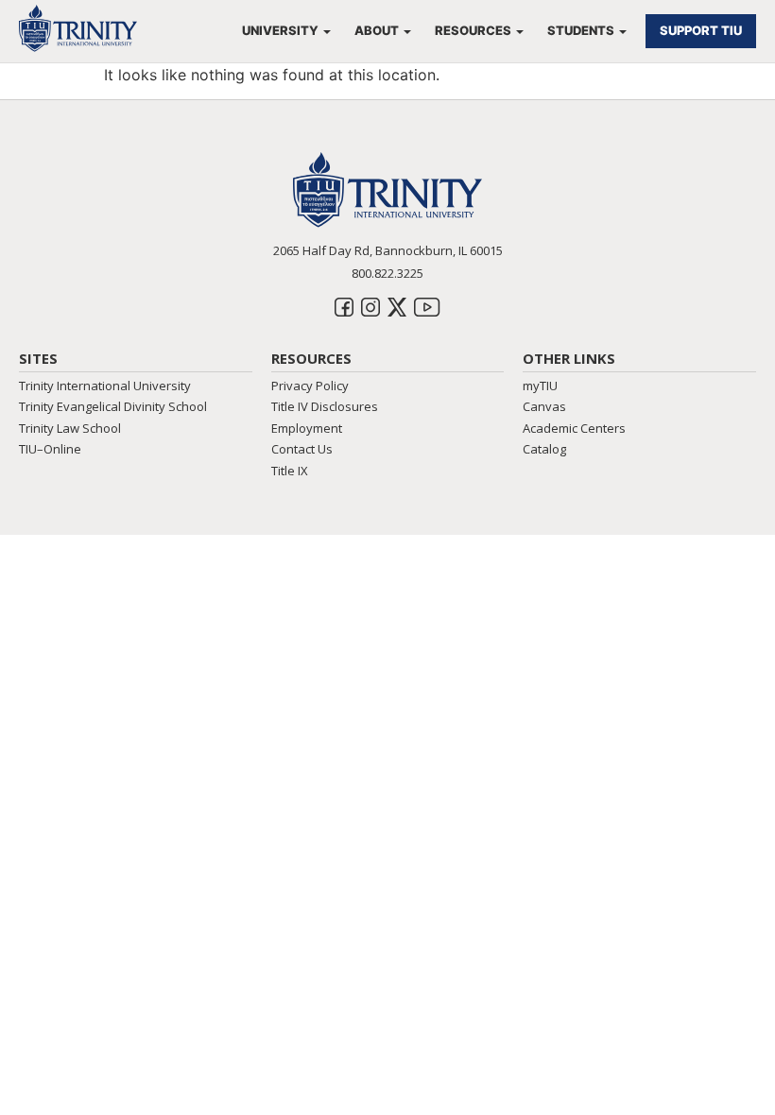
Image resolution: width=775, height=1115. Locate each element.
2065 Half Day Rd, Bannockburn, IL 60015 (388, 250)
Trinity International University (105, 385)
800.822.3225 (387, 273)
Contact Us (302, 448)
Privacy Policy (310, 385)
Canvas (544, 406)
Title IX (289, 470)
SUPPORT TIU (701, 30)
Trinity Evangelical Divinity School (113, 406)
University (280, 30)
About (376, 30)
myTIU (540, 385)
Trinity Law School (70, 428)
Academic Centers (574, 428)
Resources (473, 30)
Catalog (544, 448)
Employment (306, 428)
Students (580, 30)
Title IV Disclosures (324, 406)
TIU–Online (50, 448)
